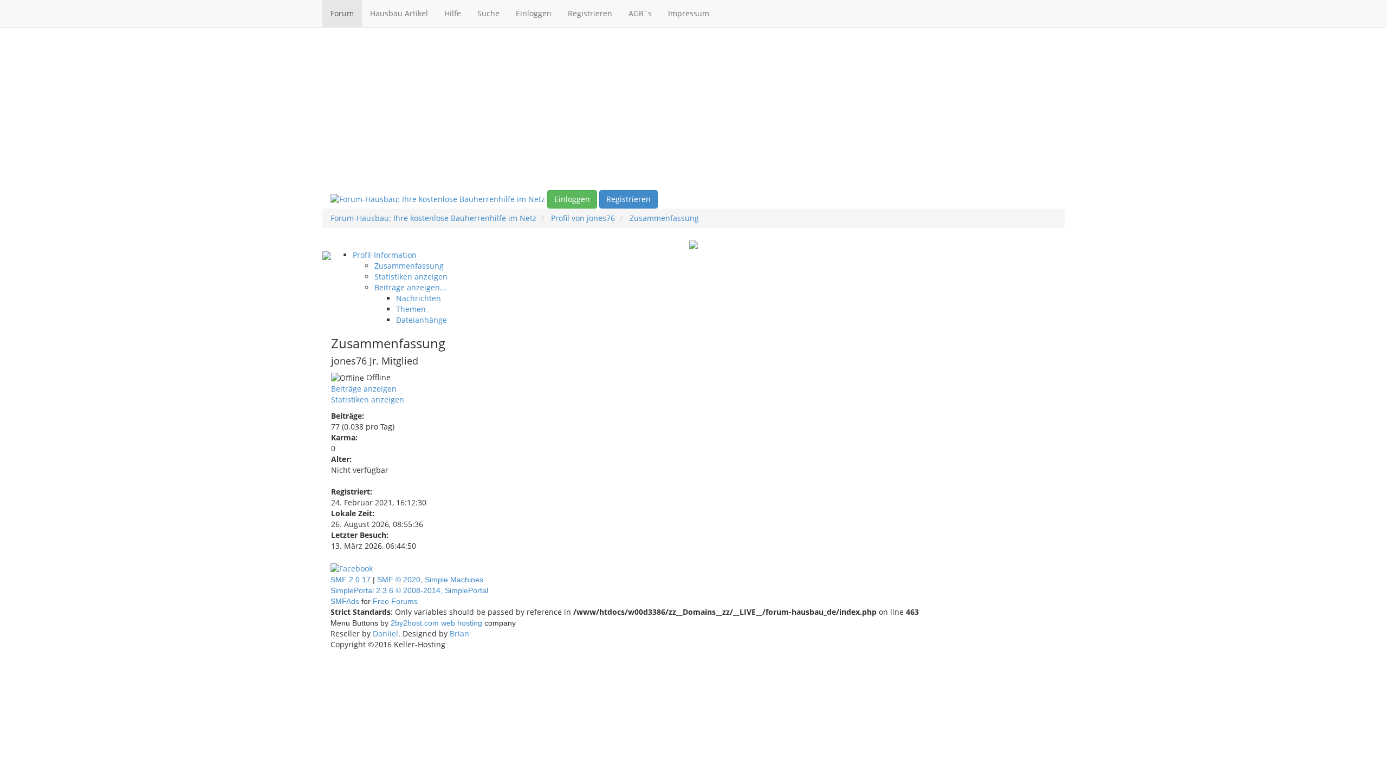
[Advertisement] (693, 109)
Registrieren (590, 13)
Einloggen (534, 13)
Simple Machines (454, 579)
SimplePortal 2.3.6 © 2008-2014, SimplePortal (409, 590)
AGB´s (640, 13)
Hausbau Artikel (399, 13)
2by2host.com (415, 623)
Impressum (688, 13)
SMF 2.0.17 (350, 579)
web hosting (461, 623)
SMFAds (344, 601)
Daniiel (385, 633)
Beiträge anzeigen (364, 389)
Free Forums (395, 601)
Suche (488, 13)
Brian (459, 633)
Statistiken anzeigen (367, 399)
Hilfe (452, 13)
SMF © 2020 (398, 579)
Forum (342, 13)
